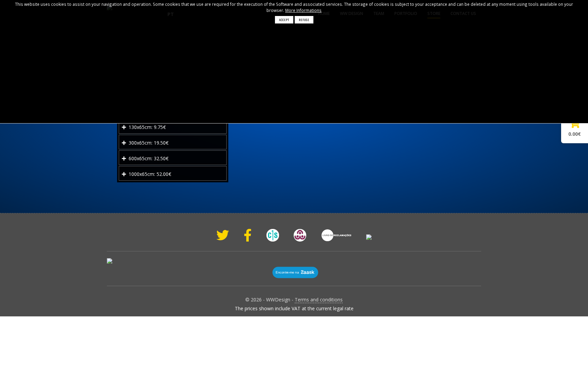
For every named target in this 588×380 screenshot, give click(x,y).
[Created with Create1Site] (272, 235)
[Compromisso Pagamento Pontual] (369, 237)
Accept (284, 19)
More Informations (303, 10)
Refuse (304, 19)
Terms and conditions (319, 299)
